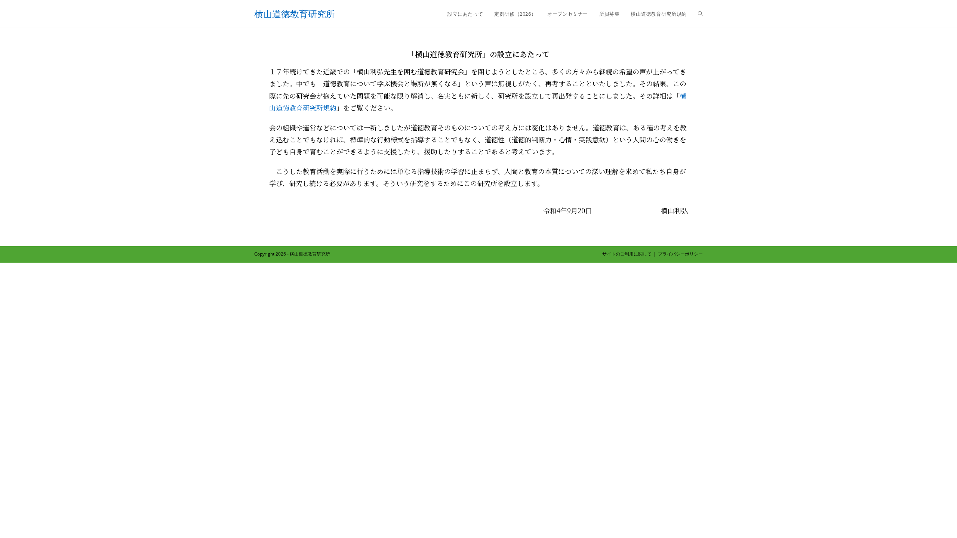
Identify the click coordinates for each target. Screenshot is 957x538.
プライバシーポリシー (680, 254)
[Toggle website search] (700, 14)
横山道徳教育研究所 (294, 13)
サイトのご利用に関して (627, 254)
